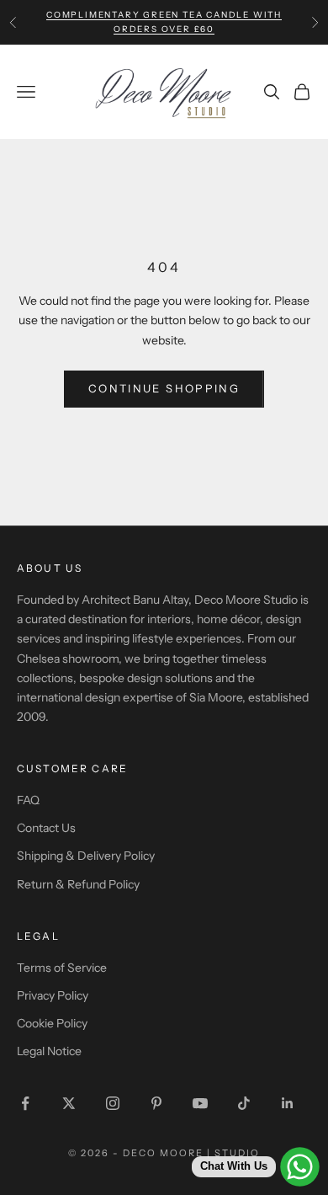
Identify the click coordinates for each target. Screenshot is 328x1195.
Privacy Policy (52, 995)
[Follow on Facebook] (25, 1103)
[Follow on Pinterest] (156, 1103)
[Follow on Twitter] (69, 1103)
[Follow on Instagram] (112, 1103)
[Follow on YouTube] (200, 1103)
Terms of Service (62, 967)
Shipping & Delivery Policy (86, 855)
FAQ (28, 800)
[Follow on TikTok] (243, 1103)
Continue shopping (164, 388)
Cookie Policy (52, 1023)
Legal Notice (49, 1051)
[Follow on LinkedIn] (287, 1103)
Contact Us (46, 827)
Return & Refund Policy (78, 884)
